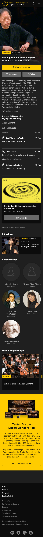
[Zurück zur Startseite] (15, 3)
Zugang (5, 507)
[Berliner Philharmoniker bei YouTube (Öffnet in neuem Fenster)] (12, 533)
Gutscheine (6, 510)
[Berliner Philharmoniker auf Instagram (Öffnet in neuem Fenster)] (31, 533)
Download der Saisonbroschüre (14, 521)
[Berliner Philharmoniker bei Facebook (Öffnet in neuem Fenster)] (18, 533)
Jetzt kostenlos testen (21, 463)
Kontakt (5, 490)
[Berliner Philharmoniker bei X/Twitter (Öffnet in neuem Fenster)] (25, 533)
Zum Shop (20, 218)
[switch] (39, 145)
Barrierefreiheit (7, 496)
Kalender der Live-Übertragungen (15, 524)
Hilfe (4, 487)
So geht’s (5, 493)
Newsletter (6, 501)
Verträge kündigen (9, 513)
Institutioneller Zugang (10, 504)
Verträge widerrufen (9, 516)
